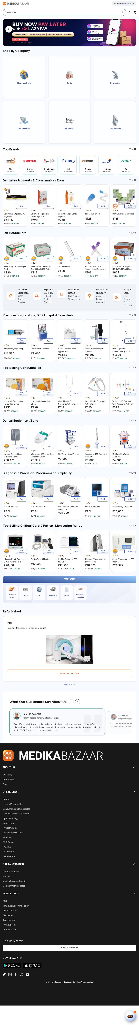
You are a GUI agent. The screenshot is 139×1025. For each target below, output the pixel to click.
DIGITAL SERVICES (13, 864)
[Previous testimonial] (71, 701)
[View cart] (134, 12)
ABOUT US (9, 767)
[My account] (129, 12)
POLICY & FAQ (10, 893)
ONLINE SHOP (10, 791)
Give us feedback (69, 947)
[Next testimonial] (77, 701)
